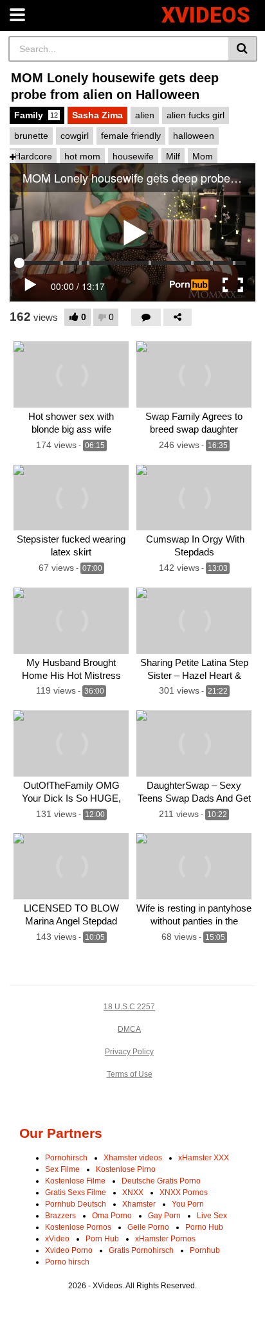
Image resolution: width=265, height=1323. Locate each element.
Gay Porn (164, 1215)
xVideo (57, 1238)
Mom (202, 156)
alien (144, 115)
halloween (193, 135)
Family (36, 115)
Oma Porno (112, 1215)
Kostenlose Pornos (78, 1227)
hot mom (82, 156)
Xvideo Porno (69, 1250)
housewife (133, 156)
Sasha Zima (97, 115)
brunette (31, 135)
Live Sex (212, 1215)
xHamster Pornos (165, 1238)
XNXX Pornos (184, 1192)
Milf (173, 156)
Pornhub (205, 1250)
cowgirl (74, 135)
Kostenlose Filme (75, 1180)
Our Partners (60, 1133)
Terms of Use (129, 1074)
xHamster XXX (203, 1157)
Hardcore (33, 156)
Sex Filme (62, 1169)
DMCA (129, 1029)
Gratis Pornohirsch (141, 1250)
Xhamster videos (133, 1157)
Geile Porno (148, 1227)
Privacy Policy (129, 1051)
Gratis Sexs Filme (75, 1192)
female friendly (131, 135)
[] (242, 49)
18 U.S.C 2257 (129, 1006)
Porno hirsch (67, 1261)
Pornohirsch (66, 1157)
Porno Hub (204, 1227)
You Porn (188, 1204)
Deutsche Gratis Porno (161, 1180)
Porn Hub (102, 1238)
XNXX (132, 1192)
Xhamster (139, 1204)
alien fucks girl (195, 115)
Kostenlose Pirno (126, 1169)
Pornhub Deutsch (75, 1204)
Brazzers (60, 1215)
